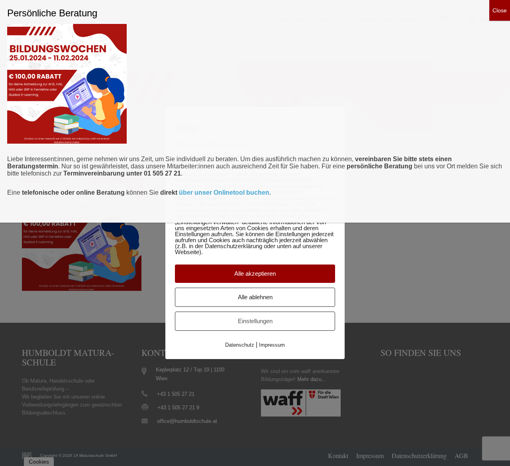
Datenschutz (239, 345)
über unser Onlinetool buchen (224, 192)
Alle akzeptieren (255, 273)
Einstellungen (255, 321)
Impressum (272, 345)
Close (499, 10)
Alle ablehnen (255, 297)
